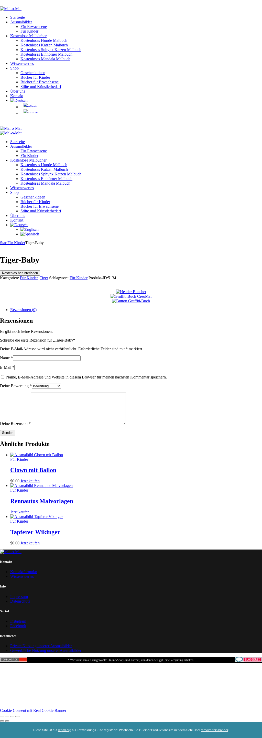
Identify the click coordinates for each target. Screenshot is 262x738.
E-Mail (7, 367)
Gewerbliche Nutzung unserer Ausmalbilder (45, 650)
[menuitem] (19, 100)
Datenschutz (20, 601)
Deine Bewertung (16, 386)
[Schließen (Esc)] (17, 716)
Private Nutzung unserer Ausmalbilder (41, 646)
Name (6, 358)
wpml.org (64, 730)
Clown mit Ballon (33, 470)
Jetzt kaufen (30, 481)
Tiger (44, 278)
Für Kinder (16, 243)
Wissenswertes (22, 576)
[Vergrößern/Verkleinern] (2, 716)
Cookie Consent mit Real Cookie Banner (33, 710)
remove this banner (214, 730)
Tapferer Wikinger (35, 532)
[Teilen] (12, 716)
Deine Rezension (15, 423)
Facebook (18, 626)
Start (3, 243)
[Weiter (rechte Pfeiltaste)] (7, 721)
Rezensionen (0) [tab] (23, 309)
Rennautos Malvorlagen (41, 501)
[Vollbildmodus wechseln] (7, 716)
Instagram (18, 621)
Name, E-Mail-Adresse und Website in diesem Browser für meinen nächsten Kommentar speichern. (86, 377)
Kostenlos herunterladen (20, 273)
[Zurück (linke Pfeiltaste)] (2, 721)
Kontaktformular (23, 572)
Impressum (19, 596)
